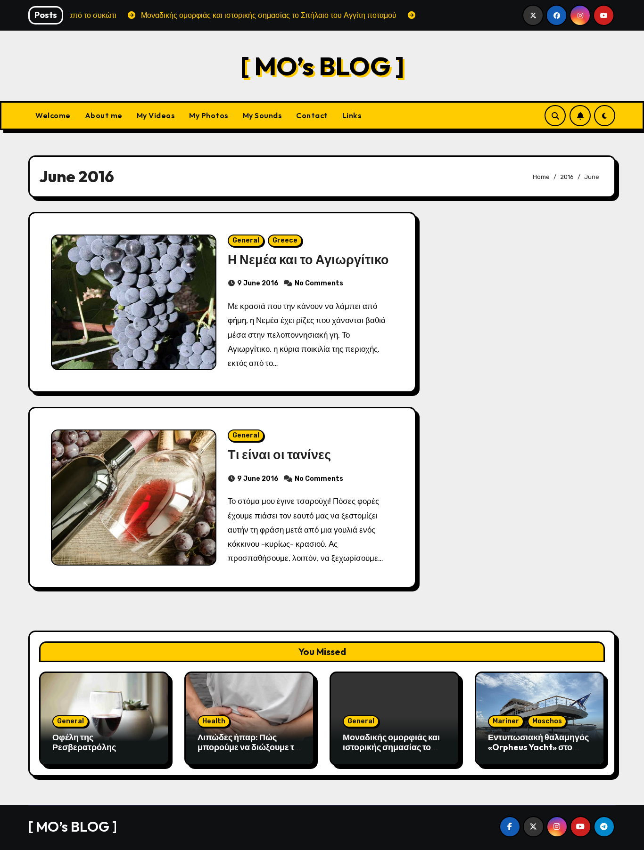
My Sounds (262, 115)
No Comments (319, 283)
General (245, 240)
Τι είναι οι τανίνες (279, 454)
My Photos (209, 115)
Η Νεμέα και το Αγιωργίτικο (308, 259)
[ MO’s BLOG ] (322, 65)
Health (213, 721)
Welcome (53, 115)
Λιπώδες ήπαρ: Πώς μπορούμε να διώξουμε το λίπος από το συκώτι (248, 747)
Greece (284, 240)
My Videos (156, 115)
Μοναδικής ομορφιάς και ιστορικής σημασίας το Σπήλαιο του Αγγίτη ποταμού (391, 752)
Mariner (506, 721)
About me (104, 115)
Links (352, 115)
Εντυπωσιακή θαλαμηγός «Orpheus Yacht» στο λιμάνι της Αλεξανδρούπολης (538, 752)
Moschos (547, 721)
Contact (312, 115)
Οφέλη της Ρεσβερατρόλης (84, 742)
